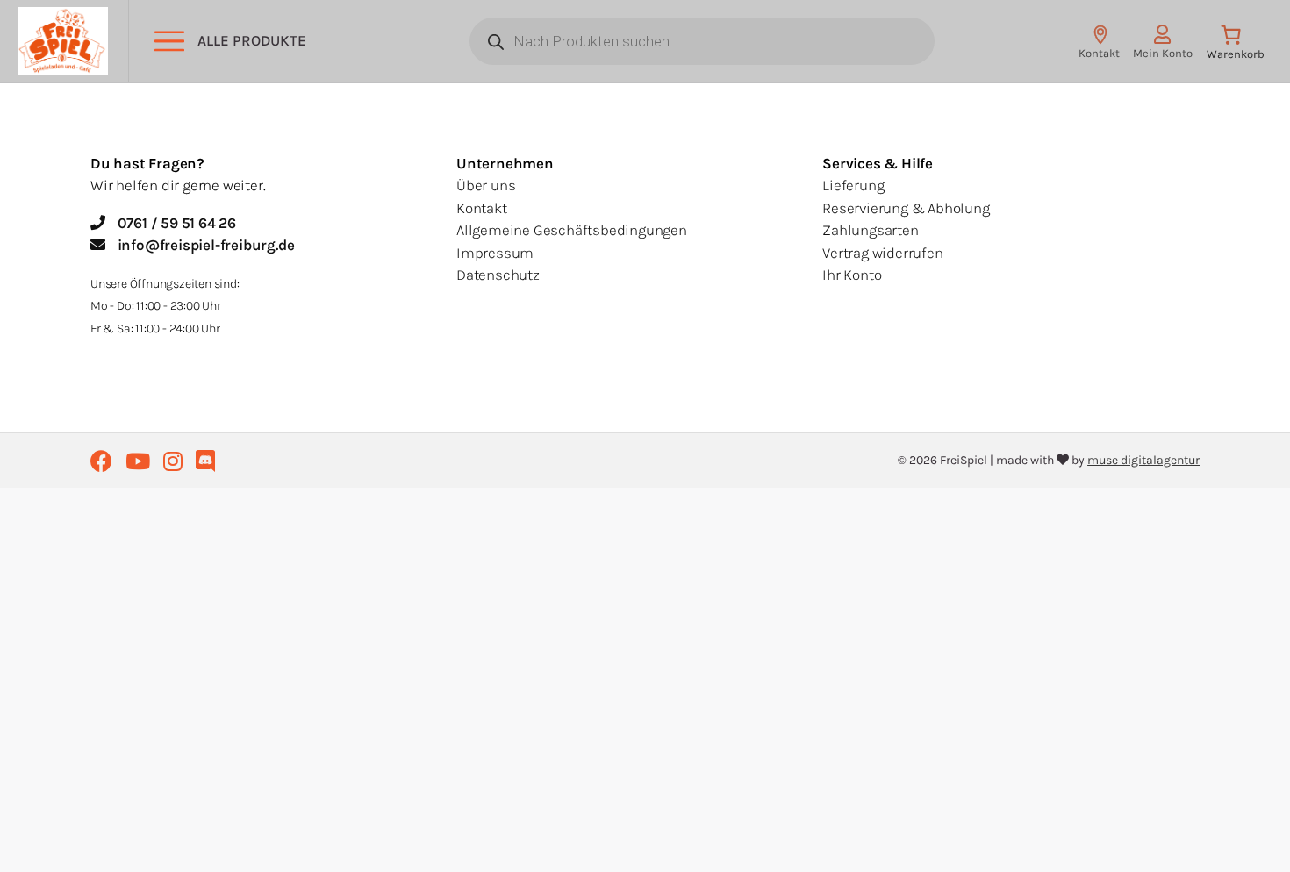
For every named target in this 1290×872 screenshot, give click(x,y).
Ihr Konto (851, 274)
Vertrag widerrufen (882, 252)
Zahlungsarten (870, 230)
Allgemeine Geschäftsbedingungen (571, 230)
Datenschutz (498, 274)
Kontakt (481, 208)
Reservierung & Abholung (905, 208)
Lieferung (853, 185)
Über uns (485, 185)
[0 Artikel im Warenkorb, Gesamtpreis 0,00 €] (1235, 46)
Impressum (495, 252)
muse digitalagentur (1143, 460)
